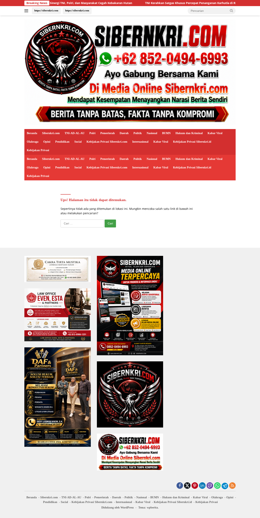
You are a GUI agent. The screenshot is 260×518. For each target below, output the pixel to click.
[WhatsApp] (217, 485)
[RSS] (232, 485)
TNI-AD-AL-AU (74, 133)
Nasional (152, 133)
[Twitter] (187, 485)
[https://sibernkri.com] (130, 72)
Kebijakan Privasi (38, 150)
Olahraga (32, 141)
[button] (232, 10)
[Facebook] (180, 485)
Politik (137, 133)
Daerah (124, 133)
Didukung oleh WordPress (117, 507)
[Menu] (27, 10)
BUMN (166, 133)
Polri (92, 133)
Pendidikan (62, 141)
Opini (46, 141)
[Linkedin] (202, 485)
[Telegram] (225, 486)
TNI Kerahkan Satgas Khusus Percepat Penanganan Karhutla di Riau (158, 3)
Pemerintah (107, 133)
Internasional (140, 141)
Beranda (32, 133)
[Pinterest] (195, 485)
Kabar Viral (215, 133)
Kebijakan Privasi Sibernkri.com (107, 141)
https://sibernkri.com (46, 10)
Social (78, 141)
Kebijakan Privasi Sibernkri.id (192, 141)
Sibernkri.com (51, 133)
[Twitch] (210, 485)
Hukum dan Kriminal (189, 133)
